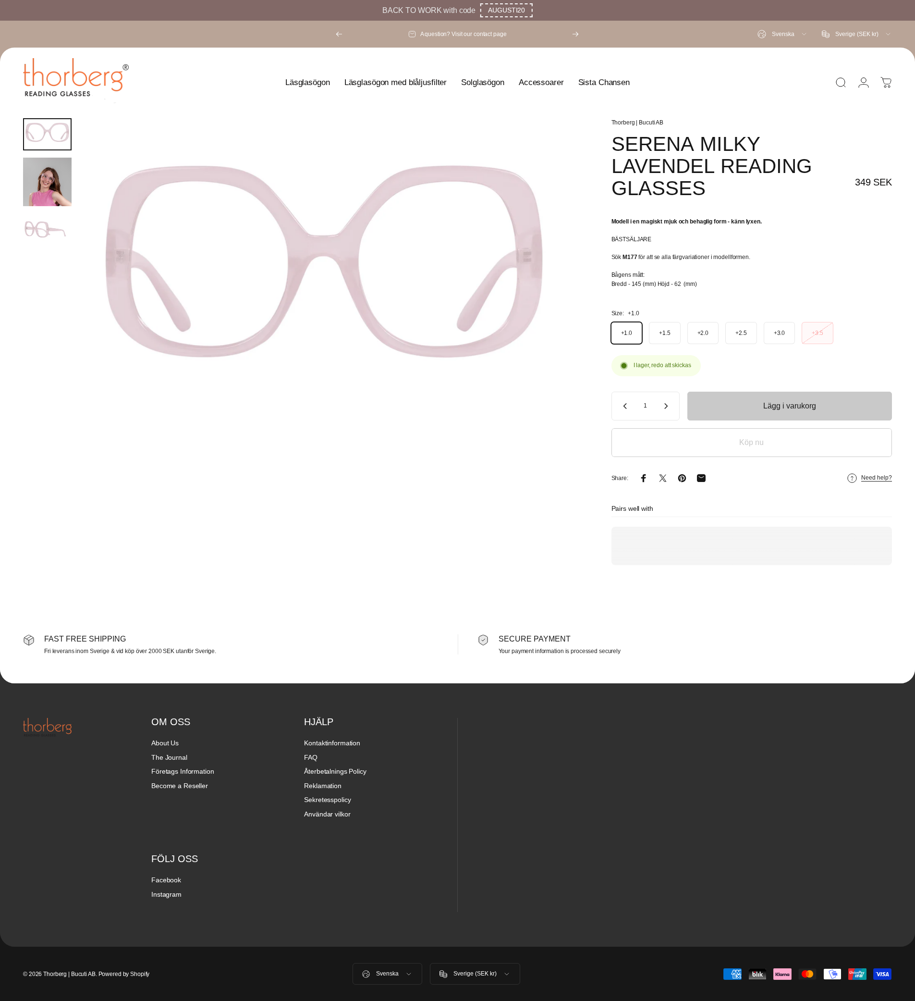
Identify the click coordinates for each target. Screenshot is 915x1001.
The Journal (169, 757)
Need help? (876, 477)
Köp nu (751, 442)
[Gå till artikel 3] (47, 230)
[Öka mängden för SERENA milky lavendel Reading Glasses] (668, 406)
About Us (165, 743)
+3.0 (779, 333)
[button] (506, 10)
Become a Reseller (179, 786)
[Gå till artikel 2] (47, 182)
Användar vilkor (327, 814)
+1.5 (665, 333)
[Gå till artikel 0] (47, 134)
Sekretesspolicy (327, 799)
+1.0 (627, 333)
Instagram (166, 894)
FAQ (310, 757)
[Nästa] (575, 34)
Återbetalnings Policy (335, 771)
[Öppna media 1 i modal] (323, 281)
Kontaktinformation (332, 743)
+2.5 (741, 333)
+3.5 (817, 333)
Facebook (166, 880)
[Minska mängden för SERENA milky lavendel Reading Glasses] (623, 406)
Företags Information (182, 771)
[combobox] (782, 34)
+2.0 (703, 333)
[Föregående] (339, 34)
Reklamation (323, 786)
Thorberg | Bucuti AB (637, 122)
